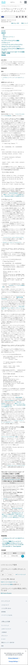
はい (3, 574)
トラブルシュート (5, 42)
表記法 (4, 38)
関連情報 (3, 55)
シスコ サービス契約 (7, 584)
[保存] (17, 17)
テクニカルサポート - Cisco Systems (11, 546)
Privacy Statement (13, 658)
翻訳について (24, 23)
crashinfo (5, 498)
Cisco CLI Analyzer (13, 193)
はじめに (3, 31)
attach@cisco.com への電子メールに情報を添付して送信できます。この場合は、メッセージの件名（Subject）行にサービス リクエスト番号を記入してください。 (13, 515)
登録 (16, 436)
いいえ (10, 574)
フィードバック (21, 574)
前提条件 (3, 33)
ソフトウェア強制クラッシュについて (11, 541)
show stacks (18, 397)
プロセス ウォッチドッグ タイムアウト (11, 46)
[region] (14, 657)
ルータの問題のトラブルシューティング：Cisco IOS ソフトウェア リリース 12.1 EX (12, 543)
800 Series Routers (6, 593)
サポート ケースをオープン (8, 582)
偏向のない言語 (15, 23)
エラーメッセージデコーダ (7, 436)
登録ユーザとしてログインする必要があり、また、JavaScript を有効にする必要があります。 (13, 405)
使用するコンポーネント (9, 36)
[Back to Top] (22, 556)
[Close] (25, 651)
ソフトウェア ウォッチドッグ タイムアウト (12, 44)
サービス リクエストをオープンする (11, 479)
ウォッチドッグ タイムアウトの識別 (10, 40)
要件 (4, 35)
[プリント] (26, 17)
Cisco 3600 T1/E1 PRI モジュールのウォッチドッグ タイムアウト (12, 308)
